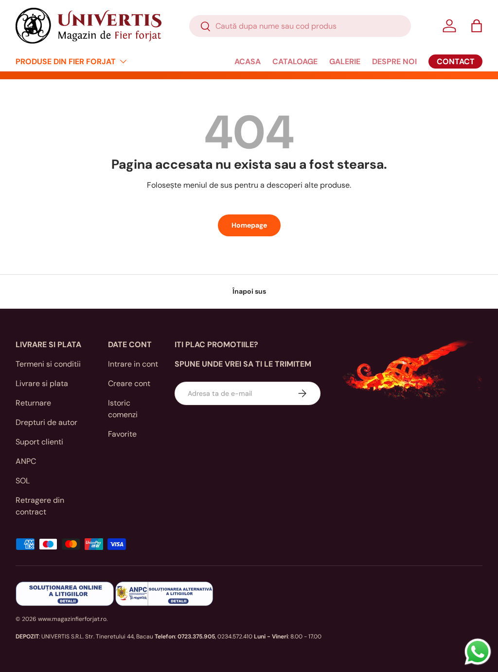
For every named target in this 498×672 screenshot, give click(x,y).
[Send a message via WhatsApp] (477, 652)
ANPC (26, 461)
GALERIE (344, 61)
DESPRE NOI (394, 61)
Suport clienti (39, 442)
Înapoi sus (249, 291)
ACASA (247, 61)
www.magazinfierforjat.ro (72, 619)
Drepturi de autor (46, 422)
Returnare (33, 403)
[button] (476, 25)
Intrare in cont (133, 364)
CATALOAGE (295, 61)
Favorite (122, 434)
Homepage (249, 225)
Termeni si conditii (48, 364)
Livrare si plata (42, 383)
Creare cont (129, 383)
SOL (23, 481)
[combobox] (300, 26)
